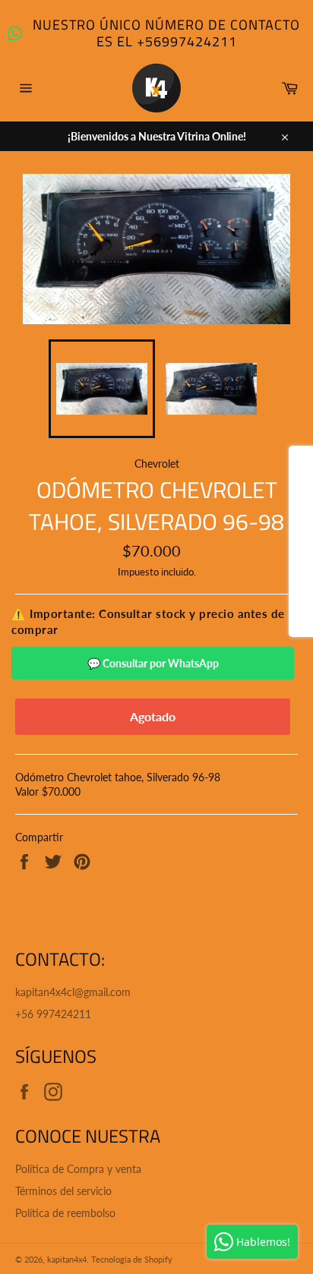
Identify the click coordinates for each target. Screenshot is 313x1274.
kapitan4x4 (67, 1259)
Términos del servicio (63, 1190)
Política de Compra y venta (78, 1168)
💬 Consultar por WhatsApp (153, 663)
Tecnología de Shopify (131, 1259)
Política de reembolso (65, 1212)
